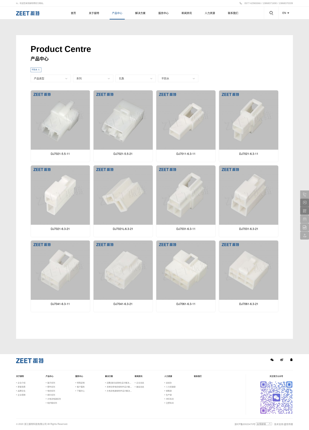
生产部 (169, 394)
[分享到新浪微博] (281, 359)
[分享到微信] (272, 359)
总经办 (169, 382)
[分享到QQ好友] (291, 359)
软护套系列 (52, 402)
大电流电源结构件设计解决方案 (120, 390)
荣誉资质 (21, 386)
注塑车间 (170, 402)
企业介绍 (21, 382)
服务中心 (163, 13)
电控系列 (51, 390)
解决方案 (140, 13)
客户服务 (81, 386)
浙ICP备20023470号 (244, 424)
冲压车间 (170, 398)
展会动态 (140, 386)
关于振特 (94, 13)
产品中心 (117, 13)
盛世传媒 (288, 424)
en (284, 13)
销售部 (169, 390)
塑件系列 (51, 386)
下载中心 (81, 390)
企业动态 (140, 382)
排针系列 (51, 394)
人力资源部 (171, 386)
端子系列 (51, 382)
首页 (73, 13)
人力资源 (210, 13)
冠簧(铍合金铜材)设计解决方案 (120, 382)
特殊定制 (81, 382)
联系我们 (233, 13)
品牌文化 (21, 390)
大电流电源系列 (54, 398)
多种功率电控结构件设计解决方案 (121, 386)
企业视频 (21, 394)
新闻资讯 (187, 13)
